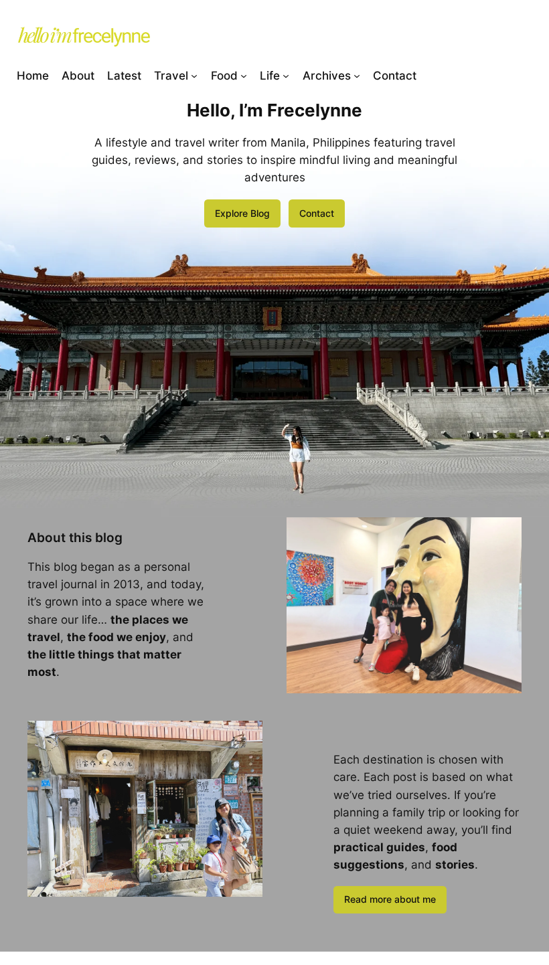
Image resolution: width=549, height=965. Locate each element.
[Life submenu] (286, 75)
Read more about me (390, 899)
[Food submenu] (243, 75)
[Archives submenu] (357, 75)
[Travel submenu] (194, 75)
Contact (316, 213)
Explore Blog (242, 213)
